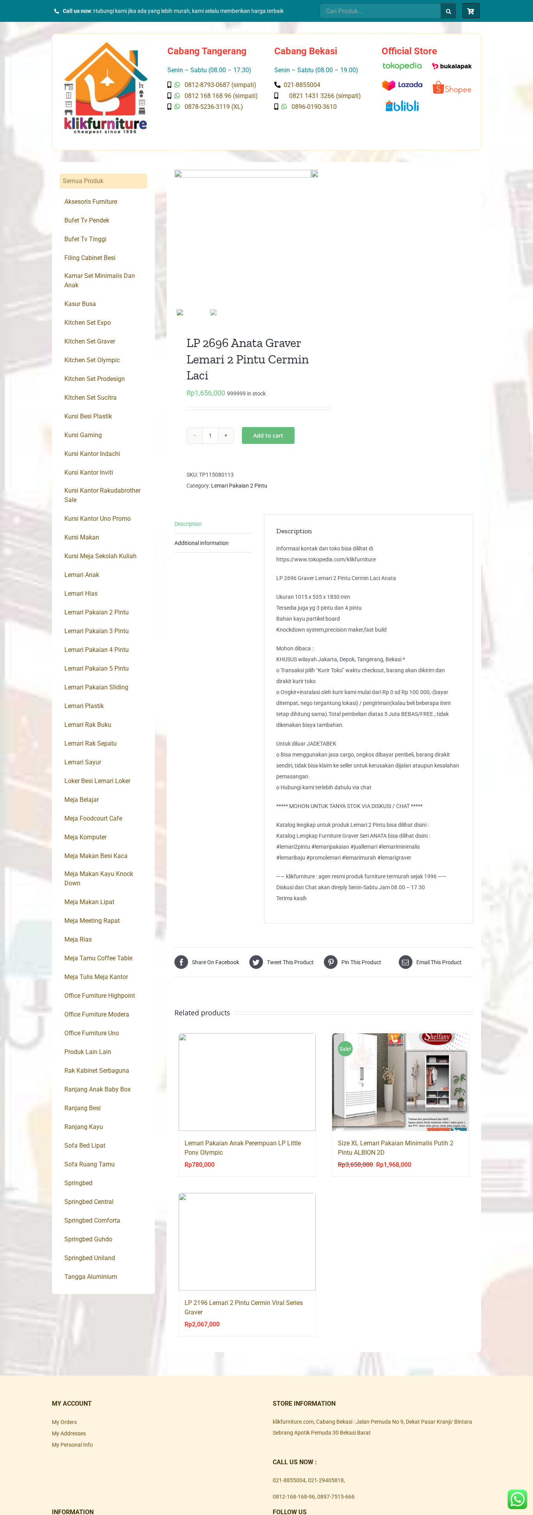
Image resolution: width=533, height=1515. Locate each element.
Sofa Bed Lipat (84, 1145)
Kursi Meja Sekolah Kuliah (100, 556)
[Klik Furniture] (106, 44)
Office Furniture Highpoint (99, 995)
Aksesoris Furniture (90, 201)
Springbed (78, 1183)
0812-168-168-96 (294, 1497)
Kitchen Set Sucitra (90, 397)
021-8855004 (289, 1480)
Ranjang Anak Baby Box (97, 1089)
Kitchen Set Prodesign (94, 379)
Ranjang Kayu (83, 1126)
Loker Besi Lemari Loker (97, 781)
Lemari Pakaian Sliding (96, 687)
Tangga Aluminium (90, 1276)
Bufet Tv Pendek (86, 220)
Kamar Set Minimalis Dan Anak (99, 280)
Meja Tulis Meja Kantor (96, 977)
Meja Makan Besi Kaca (96, 856)
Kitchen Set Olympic (92, 360)
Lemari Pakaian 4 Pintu (96, 649)
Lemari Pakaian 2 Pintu (239, 485)
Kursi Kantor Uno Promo (97, 518)
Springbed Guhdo (88, 1239)
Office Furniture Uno (91, 1033)
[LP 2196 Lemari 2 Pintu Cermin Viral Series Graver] (247, 1242)
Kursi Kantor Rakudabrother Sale (102, 495)
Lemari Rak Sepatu (90, 743)
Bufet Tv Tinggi (85, 239)
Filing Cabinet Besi (89, 258)
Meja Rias (78, 939)
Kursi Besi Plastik (88, 416)
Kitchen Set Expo (87, 322)
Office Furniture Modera (96, 1014)
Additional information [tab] (201, 543)
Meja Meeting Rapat (92, 920)
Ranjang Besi (82, 1108)
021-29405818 (326, 1480)
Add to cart (268, 435)
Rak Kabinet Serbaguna (96, 1070)
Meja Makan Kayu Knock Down (98, 878)
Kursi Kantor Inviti (88, 472)
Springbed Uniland (89, 1258)
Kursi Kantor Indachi (92, 454)
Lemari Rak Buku (87, 724)
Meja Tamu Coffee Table (98, 958)
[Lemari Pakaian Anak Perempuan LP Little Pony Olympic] (247, 1082)
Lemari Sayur (82, 762)
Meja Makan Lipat (89, 902)
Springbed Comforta (92, 1220)
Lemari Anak (81, 575)
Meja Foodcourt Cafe (93, 818)
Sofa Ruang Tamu (89, 1164)
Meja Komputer (85, 837)
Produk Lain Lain (87, 1052)
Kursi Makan (81, 537)
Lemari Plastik (84, 706)
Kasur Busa (80, 304)
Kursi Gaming (83, 435)
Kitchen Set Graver (89, 341)
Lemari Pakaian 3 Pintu (96, 631)
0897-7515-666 (336, 1497)
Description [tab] (188, 524)
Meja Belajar (81, 799)
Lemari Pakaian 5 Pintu (96, 668)
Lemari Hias (81, 593)
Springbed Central (89, 1201)
